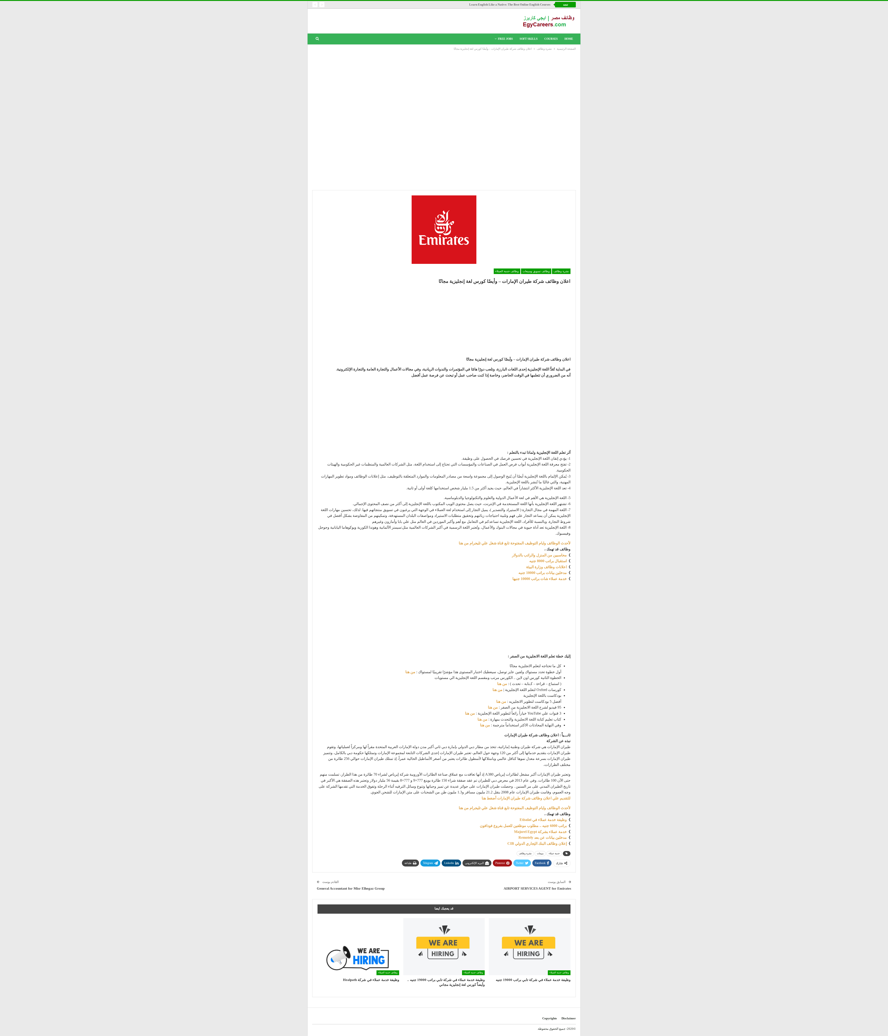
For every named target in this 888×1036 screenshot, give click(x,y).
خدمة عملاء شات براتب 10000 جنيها (539, 579)
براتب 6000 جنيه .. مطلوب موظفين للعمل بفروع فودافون (523, 826)
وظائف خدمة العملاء (507, 271)
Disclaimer (568, 1018)
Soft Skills (529, 38)
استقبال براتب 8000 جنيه (548, 561)
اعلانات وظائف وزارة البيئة (546, 567)
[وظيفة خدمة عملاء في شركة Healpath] (358, 946)
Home (568, 38)
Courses (551, 38)
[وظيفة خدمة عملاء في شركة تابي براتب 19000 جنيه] (529, 946)
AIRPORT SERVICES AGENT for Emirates (537, 888)
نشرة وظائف (561, 271)
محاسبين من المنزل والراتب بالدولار (539, 555)
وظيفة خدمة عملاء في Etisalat (543, 820)
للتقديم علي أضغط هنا (526, 798)
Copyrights (549, 1018)
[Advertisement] (444, 86)
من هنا (410, 672)
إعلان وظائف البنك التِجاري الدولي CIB (537, 843)
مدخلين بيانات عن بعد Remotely (542, 837)
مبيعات (540, 853)
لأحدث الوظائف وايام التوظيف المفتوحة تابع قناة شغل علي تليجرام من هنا (514, 543)
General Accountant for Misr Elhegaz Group (351, 888)
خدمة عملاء (554, 853)
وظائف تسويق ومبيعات (536, 271)
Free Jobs (505, 38)
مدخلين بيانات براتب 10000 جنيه (542, 573)
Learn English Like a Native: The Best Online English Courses (509, 4)
